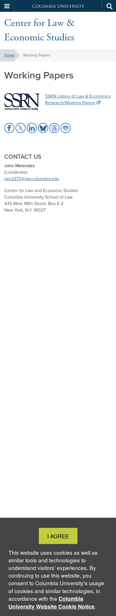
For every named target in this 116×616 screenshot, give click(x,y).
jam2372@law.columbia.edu (31, 178)
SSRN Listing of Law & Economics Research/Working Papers (78, 99)
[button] (7, 6)
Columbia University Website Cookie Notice (51, 602)
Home (9, 55)
